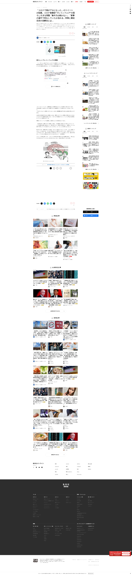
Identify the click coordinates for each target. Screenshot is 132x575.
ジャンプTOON (35, 511)
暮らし (67, 474)
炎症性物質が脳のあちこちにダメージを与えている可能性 (58, 164)
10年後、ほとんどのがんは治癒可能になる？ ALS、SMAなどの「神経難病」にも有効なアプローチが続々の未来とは (40, 252)
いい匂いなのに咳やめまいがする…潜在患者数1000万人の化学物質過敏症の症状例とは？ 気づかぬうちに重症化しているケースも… (40, 231)
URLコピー (54, 42)
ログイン (96, 1)
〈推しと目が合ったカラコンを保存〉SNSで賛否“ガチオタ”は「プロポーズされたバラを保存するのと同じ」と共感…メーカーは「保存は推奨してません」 (40, 422)
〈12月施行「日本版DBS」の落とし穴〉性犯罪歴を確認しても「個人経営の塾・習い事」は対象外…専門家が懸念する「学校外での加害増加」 (70, 355)
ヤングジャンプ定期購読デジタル (49, 500)
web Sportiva (90, 504)
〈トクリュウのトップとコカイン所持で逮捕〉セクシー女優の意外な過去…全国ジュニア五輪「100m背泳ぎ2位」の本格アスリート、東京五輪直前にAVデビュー (70, 401)
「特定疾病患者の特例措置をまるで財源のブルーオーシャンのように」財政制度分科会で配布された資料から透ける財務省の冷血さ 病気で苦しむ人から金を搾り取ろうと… (55, 401)
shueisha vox (79, 536)
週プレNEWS (90, 500)
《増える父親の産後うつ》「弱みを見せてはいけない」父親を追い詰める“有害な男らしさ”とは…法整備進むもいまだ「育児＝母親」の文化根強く (70, 253)
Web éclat (78, 511)
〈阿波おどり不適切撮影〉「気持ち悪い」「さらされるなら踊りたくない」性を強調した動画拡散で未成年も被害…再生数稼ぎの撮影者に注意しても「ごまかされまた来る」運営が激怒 (93, 117)
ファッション (79, 474)
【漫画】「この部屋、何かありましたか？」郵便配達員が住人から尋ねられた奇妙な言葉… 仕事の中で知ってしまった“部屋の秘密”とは (93, 151)
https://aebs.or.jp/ (45, 562)
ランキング (50, 1)
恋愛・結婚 (90, 463)
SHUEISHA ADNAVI (91, 528)
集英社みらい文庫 (68, 528)
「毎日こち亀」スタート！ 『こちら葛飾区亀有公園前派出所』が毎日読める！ (93, 164)
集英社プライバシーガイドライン (82, 559)
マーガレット (57, 500)
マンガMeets (57, 507)
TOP (37, 209)
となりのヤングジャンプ (47, 504)
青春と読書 (34, 535)
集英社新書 (45, 531)
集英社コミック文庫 (36, 516)
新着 (46, 1)
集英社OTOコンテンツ (80, 528)
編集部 (89, 466)
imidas (45, 540)
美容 (77, 469)
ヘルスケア (38, 7)
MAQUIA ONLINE (79, 504)
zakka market (79, 546)
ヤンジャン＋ (46, 502)
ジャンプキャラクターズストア (81, 532)
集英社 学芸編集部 (46, 528)
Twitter (42, 42)
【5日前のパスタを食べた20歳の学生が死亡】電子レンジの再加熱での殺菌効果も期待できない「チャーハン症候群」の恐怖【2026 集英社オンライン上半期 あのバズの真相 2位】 (93, 41)
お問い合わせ (97, 559)
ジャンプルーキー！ (36, 509)
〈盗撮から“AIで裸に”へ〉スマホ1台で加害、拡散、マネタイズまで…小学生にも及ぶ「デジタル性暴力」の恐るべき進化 (70, 421)
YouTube (130, 11)
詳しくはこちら (91, 573)
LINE (48, 42)
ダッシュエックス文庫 (58, 533)
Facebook (45, 42)
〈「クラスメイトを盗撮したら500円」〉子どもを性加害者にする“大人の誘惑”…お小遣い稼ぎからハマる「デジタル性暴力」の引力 (55, 422)
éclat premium (79, 541)
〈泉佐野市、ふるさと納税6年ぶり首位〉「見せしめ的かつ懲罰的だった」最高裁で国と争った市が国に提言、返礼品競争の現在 (40, 333)
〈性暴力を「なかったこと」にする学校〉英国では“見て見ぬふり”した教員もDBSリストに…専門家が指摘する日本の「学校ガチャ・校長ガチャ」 (55, 355)
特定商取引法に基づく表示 (95, 561)
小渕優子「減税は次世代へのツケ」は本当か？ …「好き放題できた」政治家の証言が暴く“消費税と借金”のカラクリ (55, 282)
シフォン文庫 (57, 531)
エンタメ (68, 1)
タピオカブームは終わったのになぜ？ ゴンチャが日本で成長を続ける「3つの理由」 (40, 282)
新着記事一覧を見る (55, 454)
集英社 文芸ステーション (36, 531)
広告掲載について (91, 559)
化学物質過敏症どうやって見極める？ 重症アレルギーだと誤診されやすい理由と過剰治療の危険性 (55, 230)
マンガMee (56, 504)
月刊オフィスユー (68, 502)
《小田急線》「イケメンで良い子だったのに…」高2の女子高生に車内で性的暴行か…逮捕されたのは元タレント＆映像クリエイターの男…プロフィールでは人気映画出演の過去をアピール (70, 335)
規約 (89, 561)
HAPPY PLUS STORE (80, 534)
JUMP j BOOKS (57, 535)
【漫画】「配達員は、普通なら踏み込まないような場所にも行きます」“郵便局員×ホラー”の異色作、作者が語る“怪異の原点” (93, 144)
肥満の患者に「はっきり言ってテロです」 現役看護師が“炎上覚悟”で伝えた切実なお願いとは (55, 252)
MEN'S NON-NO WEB (80, 517)
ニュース (55, 1)
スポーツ (78, 463)
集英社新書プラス (46, 533)
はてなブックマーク (51, 42)
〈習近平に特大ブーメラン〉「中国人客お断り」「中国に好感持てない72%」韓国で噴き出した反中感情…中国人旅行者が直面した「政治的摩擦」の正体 (55, 302)
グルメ (78, 471)
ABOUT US (74, 559)
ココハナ (67, 500)
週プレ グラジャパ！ (91, 502)
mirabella (78, 543)
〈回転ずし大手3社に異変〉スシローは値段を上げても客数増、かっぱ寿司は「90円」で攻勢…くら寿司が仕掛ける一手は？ (55, 333)
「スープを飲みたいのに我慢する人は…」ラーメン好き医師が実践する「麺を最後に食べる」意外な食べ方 (40, 445)
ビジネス (63, 1)
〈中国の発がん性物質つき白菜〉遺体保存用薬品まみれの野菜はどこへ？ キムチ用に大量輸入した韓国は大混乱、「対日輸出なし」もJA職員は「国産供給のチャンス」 (40, 380)
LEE (77, 507)
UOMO (78, 519)
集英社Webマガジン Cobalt (59, 528)
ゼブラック (34, 507)
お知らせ (89, 469)
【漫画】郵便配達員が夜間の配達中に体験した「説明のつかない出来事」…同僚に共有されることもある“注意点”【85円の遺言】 (93, 158)
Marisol (78, 509)
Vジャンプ (34, 502)
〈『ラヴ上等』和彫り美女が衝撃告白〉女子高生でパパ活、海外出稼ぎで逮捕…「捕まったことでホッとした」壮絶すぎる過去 (93, 33)
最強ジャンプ (35, 504)
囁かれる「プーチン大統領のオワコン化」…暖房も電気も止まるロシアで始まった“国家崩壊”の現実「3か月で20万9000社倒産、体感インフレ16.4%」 (40, 302)
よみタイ (45, 535)
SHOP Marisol (79, 539)
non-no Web (79, 500)
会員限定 (76, 1)
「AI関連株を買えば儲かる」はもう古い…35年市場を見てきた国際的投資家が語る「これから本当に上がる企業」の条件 (70, 282)
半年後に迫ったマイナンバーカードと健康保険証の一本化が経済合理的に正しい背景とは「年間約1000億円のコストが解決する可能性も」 (70, 231)
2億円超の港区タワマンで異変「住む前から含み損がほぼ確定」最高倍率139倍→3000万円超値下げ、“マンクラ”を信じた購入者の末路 (93, 56)
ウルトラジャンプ (46, 507)
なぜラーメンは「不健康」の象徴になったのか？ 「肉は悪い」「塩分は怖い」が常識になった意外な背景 (55, 378)
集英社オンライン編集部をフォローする (91, 215)
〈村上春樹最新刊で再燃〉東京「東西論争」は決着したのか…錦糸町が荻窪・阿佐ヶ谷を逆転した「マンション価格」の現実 (70, 301)
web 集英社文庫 (35, 533)
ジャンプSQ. (35, 500)
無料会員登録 (90, 1)
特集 (56, 471)
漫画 (66, 466)
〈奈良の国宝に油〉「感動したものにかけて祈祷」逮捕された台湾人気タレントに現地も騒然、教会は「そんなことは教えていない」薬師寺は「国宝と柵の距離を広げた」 (40, 356)
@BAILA (78, 502)
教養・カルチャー (35, 249)
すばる (34, 528)
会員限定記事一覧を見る (55, 311)
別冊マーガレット (57, 502)
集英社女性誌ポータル (80, 515)
